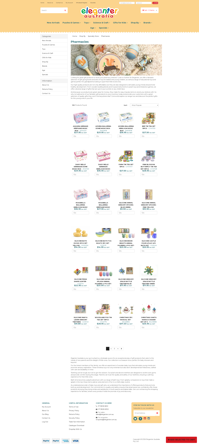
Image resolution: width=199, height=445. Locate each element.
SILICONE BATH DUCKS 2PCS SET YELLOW (80, 243)
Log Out (45, 422)
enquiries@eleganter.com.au (106, 420)
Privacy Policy (74, 411)
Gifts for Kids (120, 23)
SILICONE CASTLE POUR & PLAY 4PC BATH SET (148, 243)
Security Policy (74, 418)
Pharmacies (105, 36)
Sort (125, 105)
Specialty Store (93, 36)
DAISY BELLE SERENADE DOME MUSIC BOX (79, 167)
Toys (86, 23)
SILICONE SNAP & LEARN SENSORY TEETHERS (80, 320)
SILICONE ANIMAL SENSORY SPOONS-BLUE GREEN (126, 205)
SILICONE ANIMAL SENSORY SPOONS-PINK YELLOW (149, 205)
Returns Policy (47, 89)
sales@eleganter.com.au (105, 414)
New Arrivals (53, 23)
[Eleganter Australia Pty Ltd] (99, 11)
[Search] (65, 10)
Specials (103, 28)
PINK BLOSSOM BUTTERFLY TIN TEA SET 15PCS (149, 167)
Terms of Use (73, 407)
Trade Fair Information (77, 422)
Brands (147, 23)
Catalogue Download (76, 425)
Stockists (93, 2)
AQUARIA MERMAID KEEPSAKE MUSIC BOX (80, 128)
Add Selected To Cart (182, 440)
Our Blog (45, 414)
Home (42, 2)
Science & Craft (101, 23)
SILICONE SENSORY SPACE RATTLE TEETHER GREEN (148, 281)
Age (92, 28)
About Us (50, 2)
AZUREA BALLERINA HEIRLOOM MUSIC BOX (126, 128)
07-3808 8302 (103, 409)
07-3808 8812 (103, 406)
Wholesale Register (81, 2)
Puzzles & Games (71, 23)
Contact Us (59, 2)
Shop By (135, 23)
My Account (69, 2)
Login (155, 3)
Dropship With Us (75, 429)
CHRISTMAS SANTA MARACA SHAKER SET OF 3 (148, 320)
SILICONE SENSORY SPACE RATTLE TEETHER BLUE (126, 281)
